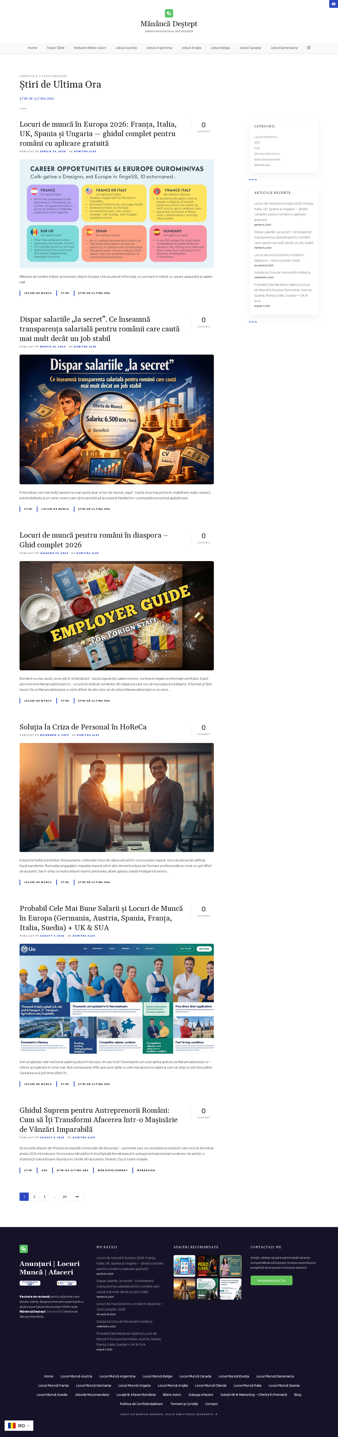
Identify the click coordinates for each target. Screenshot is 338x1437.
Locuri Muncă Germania (93, 1385)
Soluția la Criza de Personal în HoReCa (83, 727)
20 (65, 1196)
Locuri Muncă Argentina (117, 1376)
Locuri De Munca (38, 293)
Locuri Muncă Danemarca (275, 1376)
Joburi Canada (250, 48)
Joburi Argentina (159, 48)
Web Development (113, 1170)
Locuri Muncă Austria (76, 1376)
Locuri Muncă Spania (284, 1385)
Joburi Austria (126, 48)
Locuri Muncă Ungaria (134, 1385)
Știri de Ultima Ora (94, 293)
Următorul (77, 1197)
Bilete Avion (172, 1394)
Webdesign (146, 1170)
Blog (297, 1394)
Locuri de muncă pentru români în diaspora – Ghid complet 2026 (279, 258)
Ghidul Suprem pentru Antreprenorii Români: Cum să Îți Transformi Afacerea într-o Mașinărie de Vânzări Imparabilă (99, 1120)
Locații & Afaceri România (136, 1394)
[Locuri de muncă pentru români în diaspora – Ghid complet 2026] (117, 564)
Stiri (65, 293)
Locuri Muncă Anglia (173, 1385)
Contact (211, 1404)
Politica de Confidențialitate (141, 1404)
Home (32, 48)
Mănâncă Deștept (169, 24)
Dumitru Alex (85, 151)
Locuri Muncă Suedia (52, 1394)
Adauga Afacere (201, 1394)
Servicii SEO (55, 1311)
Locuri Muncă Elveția (234, 1376)
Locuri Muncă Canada (195, 1376)
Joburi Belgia (220, 48)
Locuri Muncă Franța (53, 1385)
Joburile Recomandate (92, 1394)
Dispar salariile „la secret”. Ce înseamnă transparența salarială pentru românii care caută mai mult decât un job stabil (100, 329)
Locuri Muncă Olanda (210, 1385)
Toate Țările (55, 48)
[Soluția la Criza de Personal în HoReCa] (117, 745)
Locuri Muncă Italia (247, 1385)
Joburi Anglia (191, 48)
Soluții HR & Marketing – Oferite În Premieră (254, 1394)
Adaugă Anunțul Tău (272, 1280)
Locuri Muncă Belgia (157, 1376)
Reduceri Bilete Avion (90, 48)
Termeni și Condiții (184, 1404)
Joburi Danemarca (284, 48)
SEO (44, 1170)
